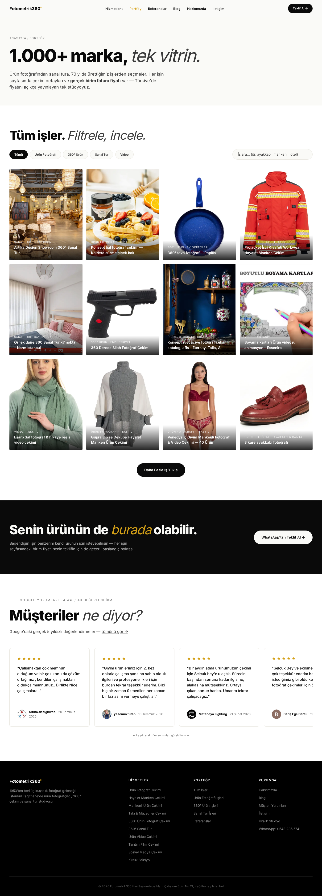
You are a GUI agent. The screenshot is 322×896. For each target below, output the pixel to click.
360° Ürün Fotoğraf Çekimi (149, 821)
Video (124, 154)
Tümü (18, 154)
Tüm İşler (200, 790)
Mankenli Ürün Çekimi (145, 805)
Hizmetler (113, 9)
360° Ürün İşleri (206, 805)
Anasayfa (17, 38)
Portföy (135, 9)
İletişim (218, 9)
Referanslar (157, 9)
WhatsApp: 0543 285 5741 (280, 829)
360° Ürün (75, 154)
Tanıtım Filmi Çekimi (143, 844)
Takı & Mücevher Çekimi (147, 813)
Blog (177, 9)
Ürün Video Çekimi (142, 837)
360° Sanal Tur (140, 829)
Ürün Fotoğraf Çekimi (144, 790)
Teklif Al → (300, 8)
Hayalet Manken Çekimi (146, 798)
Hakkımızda (196, 9)
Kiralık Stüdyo (139, 860)
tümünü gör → (115, 631)
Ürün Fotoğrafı (45, 154)
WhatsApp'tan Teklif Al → (283, 537)
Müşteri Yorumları (272, 805)
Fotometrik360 (25, 8)
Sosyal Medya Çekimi (145, 852)
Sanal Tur (101, 154)
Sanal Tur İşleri (205, 813)
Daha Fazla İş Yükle (161, 470)
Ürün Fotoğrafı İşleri (208, 798)
